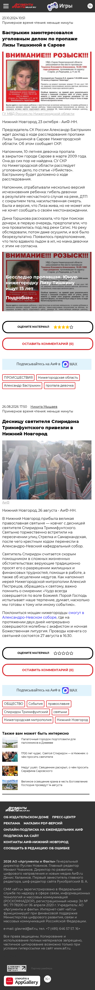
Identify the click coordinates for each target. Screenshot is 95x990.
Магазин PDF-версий (43, 823)
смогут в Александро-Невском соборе (43, 615)
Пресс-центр (64, 817)
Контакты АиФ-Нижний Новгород (36, 842)
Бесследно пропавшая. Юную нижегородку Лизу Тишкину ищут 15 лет (42, 282)
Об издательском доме (26, 817)
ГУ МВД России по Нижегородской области (38, 114)
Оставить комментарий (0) (48, 344)
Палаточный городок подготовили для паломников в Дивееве (48, 740)
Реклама (12, 823)
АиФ (6, 502)
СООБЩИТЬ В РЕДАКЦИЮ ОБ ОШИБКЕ (37, 848)
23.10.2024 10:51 (13, 18)
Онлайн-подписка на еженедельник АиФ (43, 830)
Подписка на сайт (21, 836)
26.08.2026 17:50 (14, 407)
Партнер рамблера (41, 968)
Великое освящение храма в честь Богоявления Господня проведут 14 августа (54, 783)
